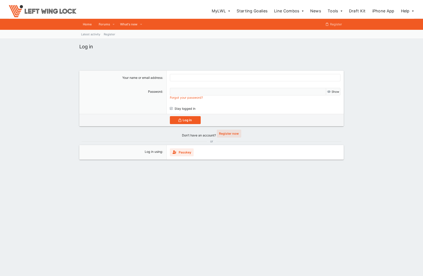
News (315, 11)
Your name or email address (142, 77)
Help (406, 11)
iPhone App (383, 11)
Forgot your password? (186, 97)
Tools (333, 11)
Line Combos (287, 11)
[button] (114, 24)
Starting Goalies (252, 11)
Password (155, 91)
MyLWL (219, 11)
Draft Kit (357, 11)
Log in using (153, 151)
